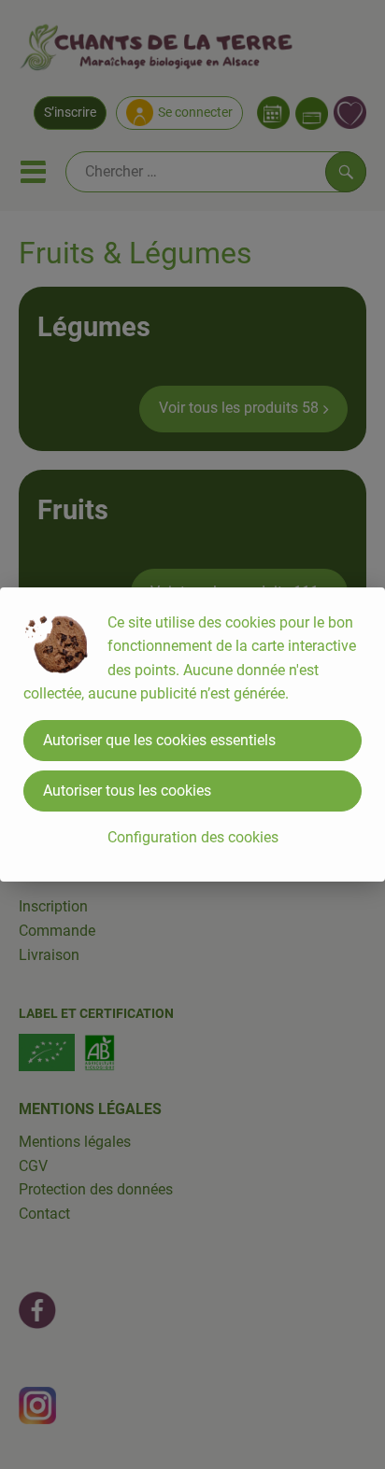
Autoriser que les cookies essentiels (159, 740)
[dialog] (192, 734)
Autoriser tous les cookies (127, 790)
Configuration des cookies (192, 837)
